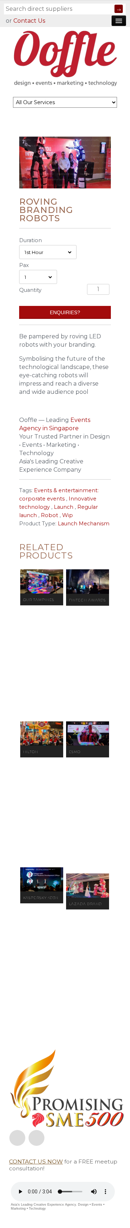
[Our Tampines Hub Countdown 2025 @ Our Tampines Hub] (41, 581)
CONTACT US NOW (36, 1161)
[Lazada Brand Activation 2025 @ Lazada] (87, 885)
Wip (67, 515)
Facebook (17, 1138)
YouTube (36, 1138)
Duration (30, 240)
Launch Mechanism (83, 523)
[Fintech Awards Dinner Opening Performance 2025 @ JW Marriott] (87, 581)
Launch (63, 507)
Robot (49, 515)
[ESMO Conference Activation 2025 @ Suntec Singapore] (87, 733)
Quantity (30, 290)
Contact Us (29, 20)
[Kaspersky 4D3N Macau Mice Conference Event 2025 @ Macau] (41, 879)
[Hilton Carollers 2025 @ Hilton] (41, 733)
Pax (24, 265)
